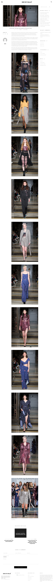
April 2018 (42, 44)
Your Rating (6, 555)
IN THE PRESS (25, 29)
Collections (29, 577)
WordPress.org (43, 65)
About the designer (31, 576)
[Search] (50, 6)
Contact (29, 580)
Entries (42, 62)
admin (21, 29)
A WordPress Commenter (44, 32)
